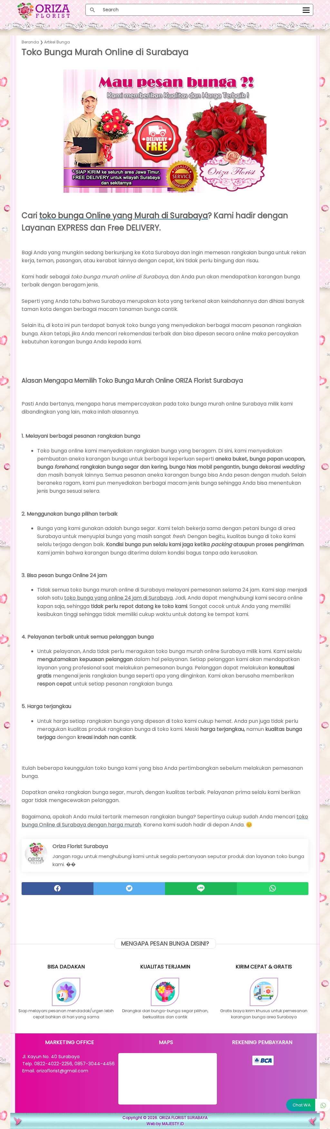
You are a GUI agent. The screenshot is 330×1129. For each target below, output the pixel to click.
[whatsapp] (273, 888)
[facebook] (57, 888)
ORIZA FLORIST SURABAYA (183, 1117)
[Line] (201, 888)
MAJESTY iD (173, 1123)
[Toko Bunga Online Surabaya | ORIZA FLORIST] (51, 11)
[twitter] (129, 888)
